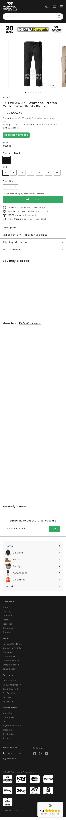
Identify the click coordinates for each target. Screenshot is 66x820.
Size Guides (8, 734)
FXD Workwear (30, 323)
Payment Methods (12, 725)
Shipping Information (15, 242)
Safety (6, 619)
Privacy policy (10, 656)
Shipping (19, 194)
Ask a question (12, 249)
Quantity (8, 181)
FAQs (5, 721)
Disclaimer (8, 652)
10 (22, 172)
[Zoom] (53, 85)
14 (39, 172)
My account (8, 701)
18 (57, 172)
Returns (6, 738)
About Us (7, 713)
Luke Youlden (9, 680)
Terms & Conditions (13, 644)
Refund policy (10, 669)
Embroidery (8, 717)
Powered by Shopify (14, 810)
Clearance (8, 628)
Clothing (7, 611)
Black (6, 160)
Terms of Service (11, 660)
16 (48, 172)
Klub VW (7, 697)
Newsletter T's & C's (12, 648)
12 (31, 172)
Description (10, 227)
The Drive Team (10, 693)
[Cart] (54, 6)
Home (5, 97)
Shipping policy (11, 664)
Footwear (7, 615)
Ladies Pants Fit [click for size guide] (26, 234)
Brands (6, 632)
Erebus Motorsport (12, 685)
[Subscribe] (54, 529)
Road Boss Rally (11, 689)
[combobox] (33, 16)
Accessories (9, 624)
